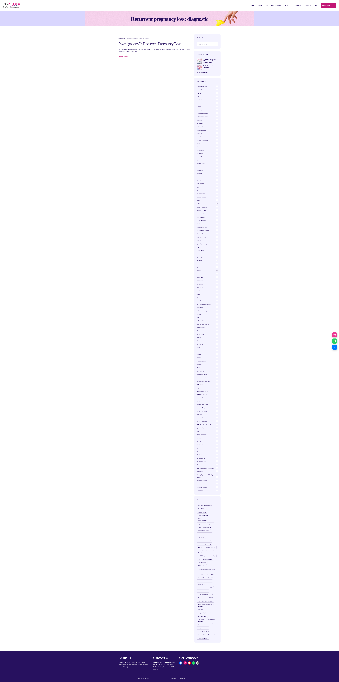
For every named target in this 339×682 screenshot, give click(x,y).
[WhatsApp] (193, 663)
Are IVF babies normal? (202, 72)
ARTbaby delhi (201, 110)
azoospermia (200, 123)
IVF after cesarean (202, 562)
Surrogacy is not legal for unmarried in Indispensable (206, 620)
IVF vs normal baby (202, 311)
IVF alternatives (201, 566)
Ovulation (199, 364)
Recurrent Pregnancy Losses (204, 408)
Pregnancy (199, 388)
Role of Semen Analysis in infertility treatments (206, 605)
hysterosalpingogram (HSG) (204, 544)
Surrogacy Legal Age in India (204, 624)
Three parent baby (201, 458)
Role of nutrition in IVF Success (205, 601)
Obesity (199, 357)
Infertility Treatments (202, 274)
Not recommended (201, 351)
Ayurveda (199, 120)
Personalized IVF (201, 377)
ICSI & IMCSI (200, 250)
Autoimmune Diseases (202, 116)
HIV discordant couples (203, 230)
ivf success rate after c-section (204, 581)
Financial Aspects (201, 210)
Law (198, 317)
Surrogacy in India (202, 616)
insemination (200, 277)
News (198, 347)
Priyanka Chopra (201, 398)
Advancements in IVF (202, 86)
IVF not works (201, 577)
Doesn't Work (200, 177)
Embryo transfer (201, 193)
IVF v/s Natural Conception (204, 304)
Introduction (200, 280)
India (198, 264)
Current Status (200, 157)
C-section (199, 133)
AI (197, 103)
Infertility (129, 38)
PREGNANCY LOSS (144, 38)
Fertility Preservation (202, 207)
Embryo (199, 190)
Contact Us (308, 5)
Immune (199, 254)
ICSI (198, 247)
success (199, 438)
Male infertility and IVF (203, 324)
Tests (198, 448)
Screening (199, 414)
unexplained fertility (202, 480)
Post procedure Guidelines (203, 381)
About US (260, 5)
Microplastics (200, 334)
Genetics (199, 224)
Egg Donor (210, 524)
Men (198, 331)
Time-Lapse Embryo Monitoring (205, 468)
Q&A (198, 401)
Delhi (198, 160)
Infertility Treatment (210, 547)
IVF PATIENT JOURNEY (273, 5)
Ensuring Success (201, 197)
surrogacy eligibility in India (204, 613)
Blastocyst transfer (201, 130)
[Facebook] (180, 663)
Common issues (201, 150)
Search (215, 44)
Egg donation (200, 187)
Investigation (135, 38)
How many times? (201, 237)
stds (198, 431)
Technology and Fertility (203, 631)
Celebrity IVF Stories (202, 140)
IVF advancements (207, 559)
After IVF (199, 90)
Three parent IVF (201, 461)
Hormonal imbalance (202, 234)
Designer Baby (200, 163)
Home (252, 5)
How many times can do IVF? (204, 540)
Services (287, 5)
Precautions (200, 384)
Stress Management (202, 434)
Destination (200, 167)
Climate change (201, 147)
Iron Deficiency (201, 290)
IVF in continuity (210, 574)
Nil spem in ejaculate (203, 591)
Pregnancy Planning (202, 394)
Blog (316, 5)
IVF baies (199, 300)
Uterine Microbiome (202, 487)
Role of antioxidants (202, 411)
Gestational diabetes (202, 227)
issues (198, 294)
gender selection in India (203, 530)
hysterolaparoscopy (202, 244)
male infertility (200, 321)
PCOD (198, 367)
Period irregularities (202, 374)
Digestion (199, 173)
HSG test (199, 240)
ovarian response (201, 361)
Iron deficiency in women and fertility (206, 555)
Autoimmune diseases (202, 113)
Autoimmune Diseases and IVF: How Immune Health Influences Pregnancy (209, 61)
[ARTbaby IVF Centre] (11, 5)
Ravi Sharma (121, 38)
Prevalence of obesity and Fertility (206, 597)
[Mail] (197, 663)
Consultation (200, 153)
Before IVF (200, 126)
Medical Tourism (201, 327)
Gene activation (201, 217)
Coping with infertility (203, 515)
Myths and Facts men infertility (205, 587)
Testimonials (297, 5)
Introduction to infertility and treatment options (207, 551)
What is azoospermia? (203, 638)
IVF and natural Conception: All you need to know (206, 570)
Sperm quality (200, 428)
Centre (198, 143)
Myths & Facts (200, 344)
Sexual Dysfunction (202, 421)
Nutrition (199, 354)
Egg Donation (200, 183)
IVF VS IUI (200, 307)
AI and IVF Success (202, 508)
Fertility (199, 203)
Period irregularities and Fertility (205, 594)
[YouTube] (189, 663)
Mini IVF (199, 337)
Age (198, 96)
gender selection (201, 213)
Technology (200, 444)
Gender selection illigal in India (205, 527)
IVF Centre (200, 574)
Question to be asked (202, 404)
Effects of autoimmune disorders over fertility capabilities (206, 519)
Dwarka (199, 180)
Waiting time (200, 490)
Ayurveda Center (202, 512)
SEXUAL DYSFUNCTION (204, 424)
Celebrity (199, 136)
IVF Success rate (211, 577)
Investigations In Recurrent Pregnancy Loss (149, 43)
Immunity (199, 257)
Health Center (201, 537)
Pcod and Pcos (201, 371)
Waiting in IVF (201, 634)
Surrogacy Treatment (202, 628)
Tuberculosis (200, 471)
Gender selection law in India (204, 534)
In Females (199, 260)
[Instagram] (185, 663)
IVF (198, 297)
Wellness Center (212, 634)
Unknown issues (201, 484)
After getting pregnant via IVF (205, 505)
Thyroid (199, 465)
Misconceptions (201, 341)
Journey (199, 314)
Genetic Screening (201, 220)
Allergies (199, 106)
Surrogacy (199, 441)
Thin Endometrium (202, 454)
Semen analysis (201, 418)
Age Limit (199, 100)
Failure (198, 200)
